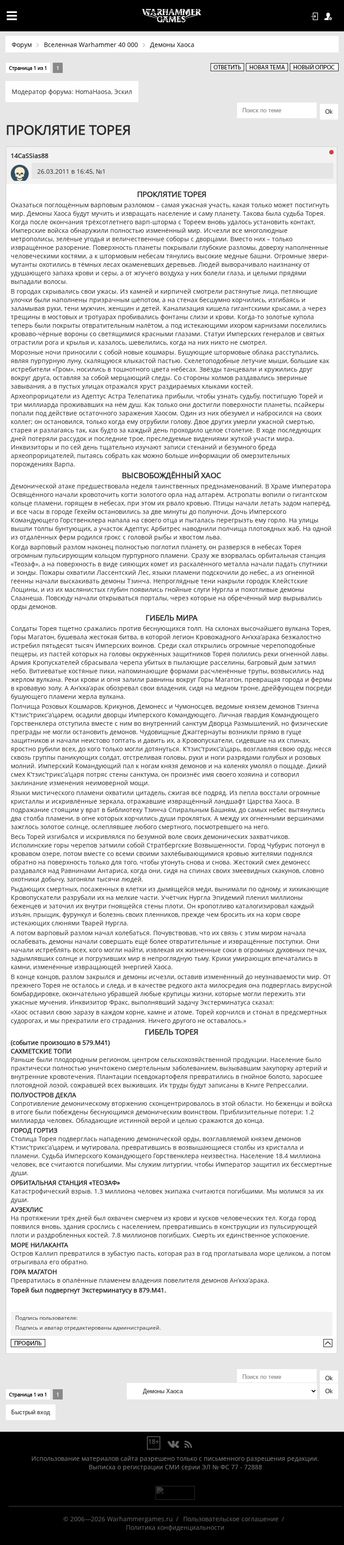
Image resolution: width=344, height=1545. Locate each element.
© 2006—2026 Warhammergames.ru (118, 1519)
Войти (316, 16)
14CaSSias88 (29, 155)
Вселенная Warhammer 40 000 (91, 44)
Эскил (123, 91)
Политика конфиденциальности (175, 1527)
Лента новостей (188, 1445)
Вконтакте (174, 1445)
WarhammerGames (172, 15)
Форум (22, 44)
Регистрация (329, 16)
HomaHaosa (93, 91)
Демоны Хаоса (172, 44)
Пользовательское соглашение (231, 1519)
